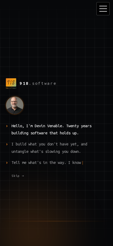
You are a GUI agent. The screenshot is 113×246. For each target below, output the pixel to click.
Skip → (18, 175)
